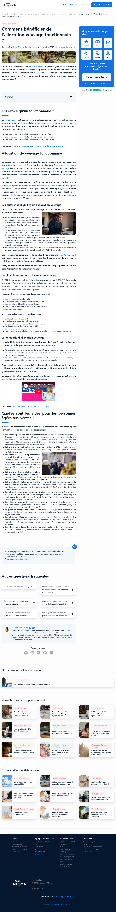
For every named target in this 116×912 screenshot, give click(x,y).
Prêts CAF (64, 844)
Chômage (63, 852)
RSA (61, 847)
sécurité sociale (66, 255)
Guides (14, 14)
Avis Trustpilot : (58, 896)
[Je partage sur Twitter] (45, 653)
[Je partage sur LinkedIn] (32, 653)
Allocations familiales (68, 854)
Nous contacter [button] (41, 854)
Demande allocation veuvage (66, 14)
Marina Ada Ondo (26, 47)
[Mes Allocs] (10, 5)
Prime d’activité (66, 849)
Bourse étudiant (66, 864)
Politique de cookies (91, 849)
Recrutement (40, 852)
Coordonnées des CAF (69, 842)
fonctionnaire (11, 120)
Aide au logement (67, 857)
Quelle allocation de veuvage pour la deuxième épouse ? (38, 146)
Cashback (15, 852)
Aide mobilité (65, 867)
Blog (36, 849)
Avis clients (39, 847)
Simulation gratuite (102, 5)
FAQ (36, 844)
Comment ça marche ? (20, 849)
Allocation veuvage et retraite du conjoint (31, 406)
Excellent (85, 90)
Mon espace (84, 5)
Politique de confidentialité (93, 847)
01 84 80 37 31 (71, 5)
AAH (61, 862)
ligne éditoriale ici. (23, 559)
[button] (19, 586)
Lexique (63, 869)
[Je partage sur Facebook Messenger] (38, 653)
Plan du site (87, 852)
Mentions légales (89, 842)
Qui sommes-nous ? (42, 842)
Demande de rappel (19, 847)
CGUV (85, 844)
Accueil (5, 14)
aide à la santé (36, 66)
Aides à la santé (26, 14)
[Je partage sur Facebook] (26, 653)
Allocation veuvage (43, 14)
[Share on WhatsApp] (51, 653)
